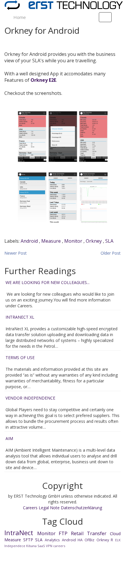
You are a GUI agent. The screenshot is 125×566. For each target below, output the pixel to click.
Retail (77, 533)
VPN (49, 546)
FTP (63, 533)
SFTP (28, 539)
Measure (51, 241)
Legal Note (50, 507)
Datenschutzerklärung (81, 507)
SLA (109, 241)
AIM (9, 438)
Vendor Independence (30, 398)
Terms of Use (20, 357)
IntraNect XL (20, 317)
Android (30, 241)
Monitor (73, 241)
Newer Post (15, 253)
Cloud (115, 533)
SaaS (41, 546)
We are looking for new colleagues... (48, 282)
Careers (31, 507)
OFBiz (89, 539)
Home (19, 17)
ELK (118, 540)
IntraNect (18, 532)
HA (80, 539)
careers (59, 546)
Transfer (96, 533)
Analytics (52, 539)
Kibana (31, 546)
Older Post (111, 253)
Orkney (94, 241)
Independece (14, 546)
